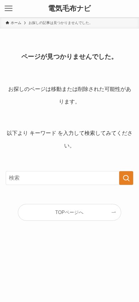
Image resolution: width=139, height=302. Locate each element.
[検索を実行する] (126, 178)
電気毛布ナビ (69, 8)
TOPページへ (69, 212)
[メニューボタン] (8, 8)
